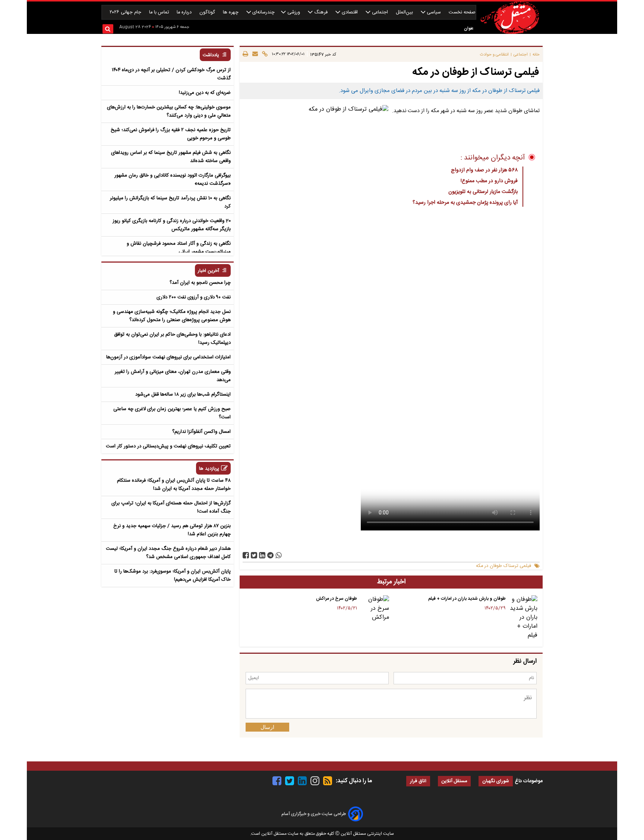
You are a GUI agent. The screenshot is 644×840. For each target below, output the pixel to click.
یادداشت (211, 55)
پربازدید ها (209, 469)
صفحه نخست (462, 12)
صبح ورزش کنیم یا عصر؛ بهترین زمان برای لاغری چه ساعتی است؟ (172, 413)
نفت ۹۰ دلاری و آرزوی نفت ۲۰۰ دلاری (194, 297)
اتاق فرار (418, 781)
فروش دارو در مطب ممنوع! (489, 181)
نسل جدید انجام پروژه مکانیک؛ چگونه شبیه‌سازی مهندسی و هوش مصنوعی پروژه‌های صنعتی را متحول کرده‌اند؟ (172, 316)
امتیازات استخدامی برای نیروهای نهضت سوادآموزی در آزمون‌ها (168, 357)
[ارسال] (254, 54)
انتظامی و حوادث (494, 54)
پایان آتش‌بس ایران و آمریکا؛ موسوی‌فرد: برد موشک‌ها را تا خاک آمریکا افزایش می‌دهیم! (172, 575)
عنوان (468, 28)
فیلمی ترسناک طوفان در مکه (503, 566)
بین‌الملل (405, 12)
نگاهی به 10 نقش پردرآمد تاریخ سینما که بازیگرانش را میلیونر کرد (170, 202)
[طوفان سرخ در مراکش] (374, 608)
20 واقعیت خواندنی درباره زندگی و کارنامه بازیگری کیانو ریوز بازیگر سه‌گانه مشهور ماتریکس (172, 225)
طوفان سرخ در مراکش (336, 598)
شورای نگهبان (495, 781)
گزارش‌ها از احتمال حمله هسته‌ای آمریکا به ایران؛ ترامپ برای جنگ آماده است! (171, 507)
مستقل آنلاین (454, 781)
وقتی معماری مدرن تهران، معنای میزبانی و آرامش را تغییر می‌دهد (173, 376)
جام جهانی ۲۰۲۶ (126, 12)
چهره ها (231, 12)
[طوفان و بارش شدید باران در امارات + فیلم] (523, 617)
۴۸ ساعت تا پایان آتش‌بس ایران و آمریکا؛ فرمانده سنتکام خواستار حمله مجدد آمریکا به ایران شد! (174, 484)
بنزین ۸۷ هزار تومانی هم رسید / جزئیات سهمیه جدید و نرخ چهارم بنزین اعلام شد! (172, 530)
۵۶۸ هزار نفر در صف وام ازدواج (484, 170)
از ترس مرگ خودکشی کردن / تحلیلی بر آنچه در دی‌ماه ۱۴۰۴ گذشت (171, 74)
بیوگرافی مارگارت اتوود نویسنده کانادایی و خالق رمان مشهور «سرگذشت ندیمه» (172, 179)
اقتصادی (349, 12)
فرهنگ (321, 12)
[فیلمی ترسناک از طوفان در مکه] (270, 555)
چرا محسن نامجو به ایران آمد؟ (200, 283)
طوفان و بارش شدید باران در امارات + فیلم (467, 598)
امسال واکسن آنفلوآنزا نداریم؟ (201, 432)
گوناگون (208, 12)
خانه (536, 54)
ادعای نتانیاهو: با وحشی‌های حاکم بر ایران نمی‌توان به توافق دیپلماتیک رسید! (172, 338)
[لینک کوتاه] (264, 54)
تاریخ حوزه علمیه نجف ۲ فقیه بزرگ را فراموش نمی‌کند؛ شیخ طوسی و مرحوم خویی (171, 134)
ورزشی (294, 12)
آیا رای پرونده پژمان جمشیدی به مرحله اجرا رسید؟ (465, 202)
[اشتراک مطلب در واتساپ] (278, 555)
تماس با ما (159, 12)
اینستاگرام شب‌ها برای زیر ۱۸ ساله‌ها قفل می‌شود (183, 394)
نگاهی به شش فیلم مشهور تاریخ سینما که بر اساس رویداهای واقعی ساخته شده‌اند (171, 157)
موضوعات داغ (529, 781)
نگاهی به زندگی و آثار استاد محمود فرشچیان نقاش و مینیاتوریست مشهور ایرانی (179, 248)
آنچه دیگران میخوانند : (493, 158)
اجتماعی (379, 12)
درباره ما (185, 12)
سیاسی (433, 12)
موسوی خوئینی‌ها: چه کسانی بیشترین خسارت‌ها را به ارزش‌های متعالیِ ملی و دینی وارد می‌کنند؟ (169, 111)
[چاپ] (245, 54)
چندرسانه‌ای (263, 12)
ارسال (267, 727)
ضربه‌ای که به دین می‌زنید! (205, 93)
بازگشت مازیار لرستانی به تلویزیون (483, 191)
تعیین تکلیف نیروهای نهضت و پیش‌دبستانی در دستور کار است (168, 446)
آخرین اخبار (208, 271)
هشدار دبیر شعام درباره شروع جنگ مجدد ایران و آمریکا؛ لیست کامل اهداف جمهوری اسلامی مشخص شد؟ (168, 553)
